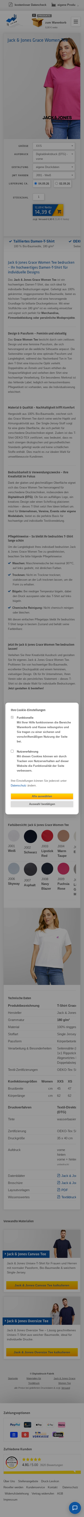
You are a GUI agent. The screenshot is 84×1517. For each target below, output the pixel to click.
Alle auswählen (42, 796)
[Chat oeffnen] (75, 1508)
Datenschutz (18, 785)
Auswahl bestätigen (42, 804)
